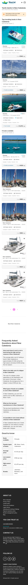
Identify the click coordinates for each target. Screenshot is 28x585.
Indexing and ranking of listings (11, 509)
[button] (16, 43)
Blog (4, 514)
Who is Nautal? (7, 499)
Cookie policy (6, 503)
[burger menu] (22, 2)
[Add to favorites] (24, 28)
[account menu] (24, 2)
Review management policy (10, 513)
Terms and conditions (8, 505)
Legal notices (6, 507)
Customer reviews (8, 523)
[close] (23, 14)
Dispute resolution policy (9, 511)
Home (3, 9)
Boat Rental (7, 9)
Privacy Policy (6, 501)
